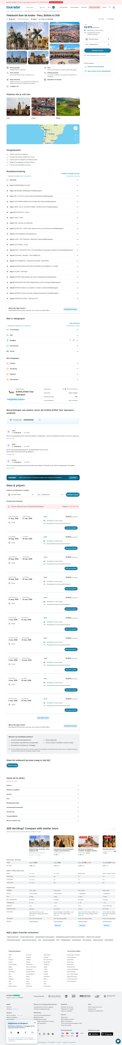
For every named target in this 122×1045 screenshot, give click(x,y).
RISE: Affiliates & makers (67, 1019)
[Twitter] (39, 1034)
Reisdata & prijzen (73, 495)
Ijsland (27, 976)
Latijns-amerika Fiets (12, 937)
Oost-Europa (47, 954)
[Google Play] (107, 1034)
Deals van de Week (95, 7)
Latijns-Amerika (13, 964)
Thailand (28, 959)
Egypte (10, 967)
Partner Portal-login (66, 1025)
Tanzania (28, 957)
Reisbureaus (64, 1017)
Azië (10, 957)
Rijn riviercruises (48, 959)
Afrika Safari (70, 964)
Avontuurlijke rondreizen (73, 954)
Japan (10, 983)
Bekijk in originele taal (25, 176)
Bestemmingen (64, 7)
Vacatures (13, 1009)
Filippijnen (11, 979)
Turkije (45, 969)
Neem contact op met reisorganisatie (99, 71)
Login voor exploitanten (40, 1023)
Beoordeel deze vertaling (73, 176)
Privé (58, 940)
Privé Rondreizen (71, 981)
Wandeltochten (71, 967)
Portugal (46, 957)
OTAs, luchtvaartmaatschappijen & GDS (71, 1023)
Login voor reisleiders (66, 1011)
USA (45, 983)
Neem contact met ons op (95, 1007)
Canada (46, 974)
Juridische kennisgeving (40, 1042)
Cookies (59, 1042)
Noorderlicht (70, 959)
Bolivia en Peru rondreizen (93, 937)
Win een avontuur (15, 1015)
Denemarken (29, 964)
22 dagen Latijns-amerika (27, 937)
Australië (11, 959)
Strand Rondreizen (72, 976)
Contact (104, 7)
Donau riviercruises (31, 967)
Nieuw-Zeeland (13, 986)
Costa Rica (46, 976)
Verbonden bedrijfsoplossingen (42, 1009)
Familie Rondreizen (72, 979)
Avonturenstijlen (74, 7)
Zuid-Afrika (11, 971)
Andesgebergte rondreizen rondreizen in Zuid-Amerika (70, 937)
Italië (27, 981)
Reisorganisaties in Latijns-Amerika (45, 937)
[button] (61, 521)
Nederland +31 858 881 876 (95, 1011)
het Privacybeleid (19, 1039)
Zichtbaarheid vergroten (40, 1019)
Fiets (39, 940)
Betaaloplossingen (38, 1017)
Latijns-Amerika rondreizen (29, 940)
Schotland (46, 964)
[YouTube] (52, 1034)
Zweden (46, 971)
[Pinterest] (48, 1034)
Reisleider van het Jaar (67, 1007)
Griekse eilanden (30, 971)
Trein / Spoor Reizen (72, 974)
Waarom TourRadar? (12, 1017)
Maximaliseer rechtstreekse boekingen (44, 1021)
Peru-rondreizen (87, 940)
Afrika (10, 954)
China (10, 976)
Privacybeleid (51, 1042)
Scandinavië (47, 962)
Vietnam (28, 962)
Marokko (11, 969)
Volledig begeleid (65, 940)
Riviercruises (70, 962)
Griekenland (29, 969)
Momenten (84, 7)
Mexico (45, 979)
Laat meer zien (10, 438)
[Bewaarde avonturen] (109, 7)
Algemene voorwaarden (69, 1042)
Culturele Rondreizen (72, 969)
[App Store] (94, 1034)
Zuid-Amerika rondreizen (13, 940)
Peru (45, 981)
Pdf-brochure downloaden (96, 67)
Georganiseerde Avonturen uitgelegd (43, 1007)
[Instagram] (44, 1034)
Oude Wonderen (76, 940)
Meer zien (31, 915)
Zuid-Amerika (47, 986)
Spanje (45, 967)
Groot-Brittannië (30, 974)
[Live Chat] (118, 1041)
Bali (9, 974)
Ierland (28, 979)
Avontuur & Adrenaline (49, 940)
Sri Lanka (28, 954)
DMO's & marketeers (66, 1021)
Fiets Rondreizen (71, 957)
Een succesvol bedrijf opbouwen (42, 1015)
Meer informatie (73, 400)
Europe (10, 962)
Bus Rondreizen (71, 971)
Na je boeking (10, 1019)
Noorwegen (29, 986)
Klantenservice (92, 1009)
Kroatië (28, 983)
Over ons (9, 1007)
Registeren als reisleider (67, 1009)
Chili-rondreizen (109, 940)
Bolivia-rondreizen (98, 940)
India (10, 981)
